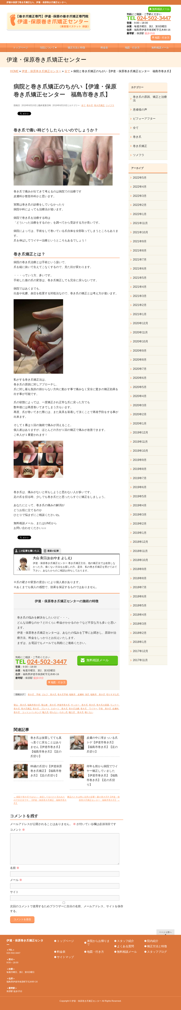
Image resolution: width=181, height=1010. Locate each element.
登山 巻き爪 (20, 705)
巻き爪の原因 (102, 705)
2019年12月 (140, 432)
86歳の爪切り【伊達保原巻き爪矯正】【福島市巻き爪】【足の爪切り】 (46, 771)
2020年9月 (140, 350)
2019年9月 (140, 459)
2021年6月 (140, 268)
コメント (17, 829)
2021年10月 (140, 232)
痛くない (89, 712)
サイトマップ (65, 957)
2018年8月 (140, 578)
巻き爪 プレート (41, 708)
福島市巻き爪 (33, 705)
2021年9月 (140, 241)
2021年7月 (140, 259)
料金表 (61, 951)
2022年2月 (140, 204)
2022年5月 (140, 177)
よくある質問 (125, 946)
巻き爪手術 (62, 694)
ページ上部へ (165, 932)
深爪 (87, 694)
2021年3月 (140, 295)
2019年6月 (140, 487)
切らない (54, 712)
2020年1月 (140, 423)
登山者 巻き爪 (48, 705)
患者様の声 (140, 109)
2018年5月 (140, 605)
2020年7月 (140, 368)
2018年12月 (140, 541)
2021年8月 (140, 250)
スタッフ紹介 (125, 940)
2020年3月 (140, 405)
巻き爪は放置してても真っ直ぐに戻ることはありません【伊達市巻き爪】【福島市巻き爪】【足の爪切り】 (46, 747)
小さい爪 (63, 712)
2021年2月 (140, 304)
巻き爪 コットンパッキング (27, 712)
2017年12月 (140, 651)
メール (16, 879)
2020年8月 (140, 359)
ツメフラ (110, 105)
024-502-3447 (154, 18)
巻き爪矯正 (99, 105)
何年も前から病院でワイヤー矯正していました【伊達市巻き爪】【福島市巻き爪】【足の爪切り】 (102, 775)
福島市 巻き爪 (97, 694)
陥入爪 (45, 712)
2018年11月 (140, 550)
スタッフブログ (157, 951)
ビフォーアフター (144, 118)
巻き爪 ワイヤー (88, 708)
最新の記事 (53, 550)
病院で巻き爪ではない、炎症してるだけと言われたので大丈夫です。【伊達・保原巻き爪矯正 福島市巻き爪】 (40, 800)
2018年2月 (140, 632)
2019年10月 (140, 450)
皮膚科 (115, 708)
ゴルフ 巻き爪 (49, 694)
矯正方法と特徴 (157, 946)
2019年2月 (140, 523)
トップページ (65, 940)
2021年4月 (140, 286)
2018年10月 (140, 560)
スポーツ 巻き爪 (59, 708)
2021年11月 (140, 223)
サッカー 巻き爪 (79, 705)
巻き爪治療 (74, 708)
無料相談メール (161, 9)
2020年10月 (140, 341)
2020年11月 (140, 332)
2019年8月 (140, 468)
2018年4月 (140, 614)
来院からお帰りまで (98, 942)
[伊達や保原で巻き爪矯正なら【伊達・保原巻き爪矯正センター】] (49, 26)
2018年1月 (140, 641)
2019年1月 (140, 532)
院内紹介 (152, 940)
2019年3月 (140, 514)
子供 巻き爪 (104, 708)
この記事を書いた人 (29, 550)
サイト (14, 891)
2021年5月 (140, 277)
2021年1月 (140, 314)
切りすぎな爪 (112, 694)
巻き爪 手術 (34, 694)
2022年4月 (140, 186)
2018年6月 (140, 596)
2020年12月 (140, 323)
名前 (14, 867)
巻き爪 (90, 105)
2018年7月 (140, 587)
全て (83, 105)
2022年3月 (140, 195)
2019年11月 (140, 441)
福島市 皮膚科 (76, 694)
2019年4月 (140, 505)
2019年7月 (140, 478)
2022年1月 (140, 214)
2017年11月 (140, 660)
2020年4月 (140, 396)
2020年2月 (140, 414)
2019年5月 (140, 496)
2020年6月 (140, 377)
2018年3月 (140, 623)
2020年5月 (140, 387)
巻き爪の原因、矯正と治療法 (150, 98)
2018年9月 (140, 569)
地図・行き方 (162, 37)
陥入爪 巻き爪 (76, 712)
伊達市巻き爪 (63, 705)
